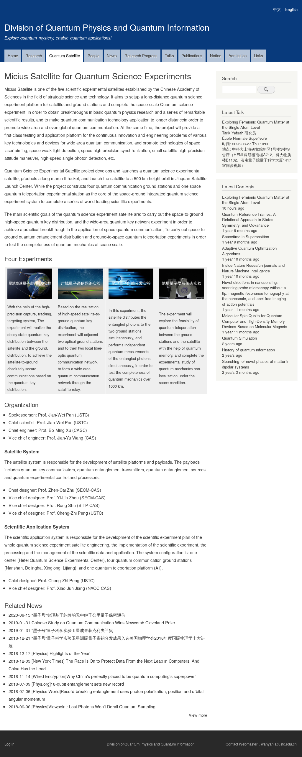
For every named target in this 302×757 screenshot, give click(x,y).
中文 (277, 9)
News (112, 55)
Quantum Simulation (239, 338)
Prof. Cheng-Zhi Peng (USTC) (75, 513)
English (291, 9)
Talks (169, 55)
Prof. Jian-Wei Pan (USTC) (63, 415)
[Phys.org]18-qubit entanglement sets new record (78, 684)
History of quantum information (248, 350)
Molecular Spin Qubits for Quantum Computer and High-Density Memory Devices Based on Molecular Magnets (254, 321)
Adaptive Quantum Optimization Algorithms (249, 250)
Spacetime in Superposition (245, 236)
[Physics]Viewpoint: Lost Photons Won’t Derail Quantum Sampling (93, 706)
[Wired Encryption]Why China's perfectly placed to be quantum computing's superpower (114, 676)
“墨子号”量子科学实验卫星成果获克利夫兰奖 (72, 630)
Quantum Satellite (64, 55)
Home (13, 55)
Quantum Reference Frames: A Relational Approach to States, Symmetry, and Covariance (249, 219)
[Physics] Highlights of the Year (61, 653)
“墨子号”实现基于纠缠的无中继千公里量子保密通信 (78, 615)
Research (33, 55)
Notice (215, 55)
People (93, 55)
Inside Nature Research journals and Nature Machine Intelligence (253, 267)
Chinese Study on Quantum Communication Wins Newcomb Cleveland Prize (103, 622)
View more (198, 715)
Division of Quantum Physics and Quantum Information (106, 27)
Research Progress (140, 55)
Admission (238, 55)
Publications (191, 55)
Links (258, 55)
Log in (9, 744)
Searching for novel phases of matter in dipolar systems (255, 363)
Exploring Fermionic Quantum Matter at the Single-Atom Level (255, 124)
